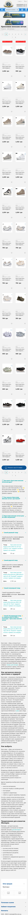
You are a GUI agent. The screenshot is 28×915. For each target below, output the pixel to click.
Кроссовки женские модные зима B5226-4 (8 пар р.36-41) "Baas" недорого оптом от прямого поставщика (21, 173)
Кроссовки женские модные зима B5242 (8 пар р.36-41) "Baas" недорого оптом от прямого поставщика (7, 456)
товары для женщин (12, 664)
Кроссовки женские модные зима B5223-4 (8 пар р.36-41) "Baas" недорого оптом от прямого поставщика (7, 102)
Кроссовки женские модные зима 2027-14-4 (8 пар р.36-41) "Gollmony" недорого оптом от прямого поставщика (20, 244)
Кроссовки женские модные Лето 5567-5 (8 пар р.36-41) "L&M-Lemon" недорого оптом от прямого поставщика (7, 350)
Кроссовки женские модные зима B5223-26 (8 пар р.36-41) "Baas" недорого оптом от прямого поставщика (7, 138)
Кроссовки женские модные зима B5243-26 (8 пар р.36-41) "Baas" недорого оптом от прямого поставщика (7, 173)
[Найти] (17, 9)
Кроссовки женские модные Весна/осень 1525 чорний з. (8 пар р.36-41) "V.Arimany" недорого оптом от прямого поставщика (20, 420)
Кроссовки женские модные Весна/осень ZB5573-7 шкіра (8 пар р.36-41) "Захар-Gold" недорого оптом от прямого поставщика (7, 385)
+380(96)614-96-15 (21, 6)
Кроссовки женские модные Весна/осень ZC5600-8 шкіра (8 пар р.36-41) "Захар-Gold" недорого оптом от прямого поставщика (20, 350)
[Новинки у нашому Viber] (14, 22)
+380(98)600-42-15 (21, 4)
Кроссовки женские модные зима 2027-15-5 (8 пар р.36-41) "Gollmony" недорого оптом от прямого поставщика (20, 279)
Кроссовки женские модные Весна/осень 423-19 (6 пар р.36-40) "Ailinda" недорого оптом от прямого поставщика (20, 456)
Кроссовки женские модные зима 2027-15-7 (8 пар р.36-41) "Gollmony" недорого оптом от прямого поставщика (7, 314)
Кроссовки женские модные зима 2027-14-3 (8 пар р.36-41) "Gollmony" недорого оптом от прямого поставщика (7, 244)
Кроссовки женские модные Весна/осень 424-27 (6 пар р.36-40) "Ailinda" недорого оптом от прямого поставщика (7, 67)
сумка (17, 710)
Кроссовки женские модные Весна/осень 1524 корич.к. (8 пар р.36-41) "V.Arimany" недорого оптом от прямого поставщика (7, 420)
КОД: (3, 99)
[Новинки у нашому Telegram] (14, 15)
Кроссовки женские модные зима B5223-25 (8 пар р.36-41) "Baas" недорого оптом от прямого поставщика (21, 102)
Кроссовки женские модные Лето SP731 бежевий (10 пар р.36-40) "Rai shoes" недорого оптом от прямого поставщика (21, 314)
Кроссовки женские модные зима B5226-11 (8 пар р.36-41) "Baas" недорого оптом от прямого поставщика (7, 208)
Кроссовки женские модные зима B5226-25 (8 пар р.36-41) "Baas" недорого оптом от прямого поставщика (21, 208)
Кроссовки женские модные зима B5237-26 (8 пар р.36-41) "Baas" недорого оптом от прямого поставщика (21, 138)
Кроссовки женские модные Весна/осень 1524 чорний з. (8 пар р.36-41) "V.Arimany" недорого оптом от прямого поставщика (20, 385)
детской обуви (16, 829)
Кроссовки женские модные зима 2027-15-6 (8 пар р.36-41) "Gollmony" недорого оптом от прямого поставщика (7, 279)
